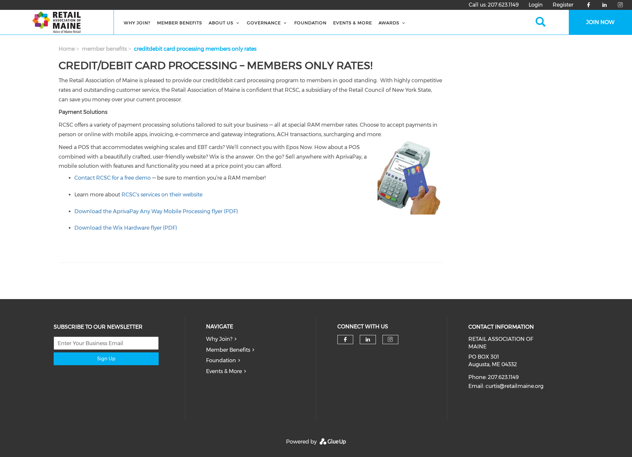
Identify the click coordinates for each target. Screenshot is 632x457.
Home (67, 49)
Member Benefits (179, 22)
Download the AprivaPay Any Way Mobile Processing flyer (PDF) (156, 211)
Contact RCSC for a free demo (112, 178)
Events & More (224, 371)
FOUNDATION (310, 22)
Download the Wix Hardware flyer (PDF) (125, 228)
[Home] (57, 22)
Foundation (221, 360)
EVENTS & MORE (352, 22)
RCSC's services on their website (161, 194)
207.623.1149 (503, 5)
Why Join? (137, 22)
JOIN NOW (600, 22)
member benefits (104, 49)
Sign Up (106, 359)
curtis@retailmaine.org (514, 386)
